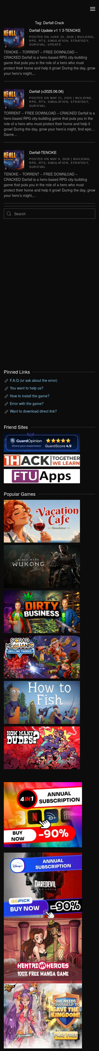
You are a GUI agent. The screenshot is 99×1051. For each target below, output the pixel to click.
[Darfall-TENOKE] (14, 159)
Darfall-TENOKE (43, 152)
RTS (42, 40)
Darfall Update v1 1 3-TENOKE (55, 30)
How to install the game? (30, 395)
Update (54, 44)
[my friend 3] (42, 459)
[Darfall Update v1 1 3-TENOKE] (14, 37)
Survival (37, 44)
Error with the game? (27, 403)
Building (85, 36)
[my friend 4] (42, 475)
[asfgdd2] (43, 950)
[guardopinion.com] (42, 441)
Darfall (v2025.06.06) (46, 91)
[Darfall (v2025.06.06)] (14, 98)
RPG (33, 40)
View (41, 520)
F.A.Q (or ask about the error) (33, 380)
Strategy (79, 40)
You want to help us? (26, 387)
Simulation (58, 40)
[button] (92, 9)
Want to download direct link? (33, 411)
